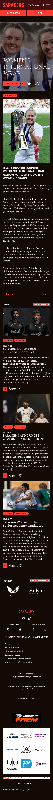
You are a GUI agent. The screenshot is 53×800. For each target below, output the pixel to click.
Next (44, 294)
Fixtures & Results (13, 648)
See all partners (38, 580)
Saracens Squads (12, 655)
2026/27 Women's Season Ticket (19, 662)
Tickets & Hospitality (15, 651)
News (7, 644)
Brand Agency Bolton (25, 789)
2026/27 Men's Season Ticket (18, 659)
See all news (39, 304)
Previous (10, 294)
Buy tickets (13, 13)
